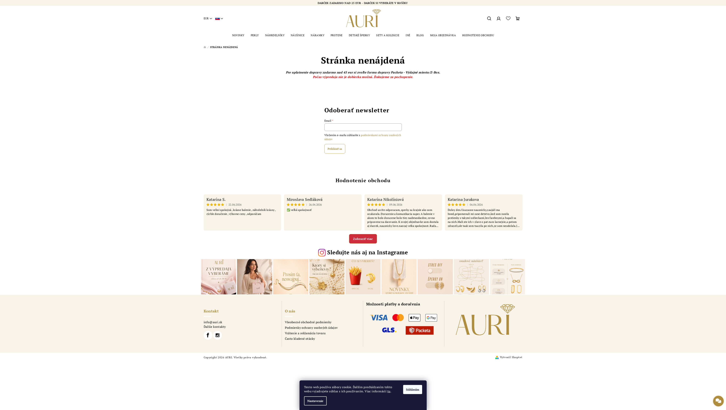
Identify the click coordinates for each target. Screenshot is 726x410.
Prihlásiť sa (335, 149)
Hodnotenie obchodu (363, 180)
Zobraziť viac (363, 239)
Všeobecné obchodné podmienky (308, 322)
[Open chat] (718, 398)
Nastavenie (315, 401)
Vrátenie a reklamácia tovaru (305, 333)
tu (388, 391)
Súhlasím (412, 389)
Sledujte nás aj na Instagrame (367, 252)
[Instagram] (217, 335)
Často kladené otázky (300, 339)
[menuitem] (238, 35)
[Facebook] (208, 335)
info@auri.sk (213, 322)
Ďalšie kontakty (215, 327)
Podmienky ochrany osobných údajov (311, 328)
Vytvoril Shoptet (511, 357)
